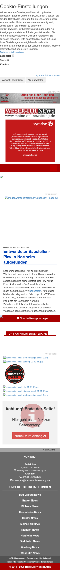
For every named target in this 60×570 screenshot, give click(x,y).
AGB (11, 558)
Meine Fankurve (30, 524)
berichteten (35, 290)
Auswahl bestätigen (12, 80)
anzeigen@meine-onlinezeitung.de (31, 480)
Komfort (4, 64)
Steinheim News (30, 541)
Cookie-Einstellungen (43, 561)
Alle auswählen (36, 80)
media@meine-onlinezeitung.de (31, 470)
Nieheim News (30, 529)
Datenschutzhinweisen (12, 52)
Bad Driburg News (30, 494)
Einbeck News (30, 506)
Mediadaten (45, 558)
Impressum (20, 558)
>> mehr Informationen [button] (48, 75)
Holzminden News (30, 512)
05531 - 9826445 (31, 477)
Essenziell (6, 55)
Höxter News (30, 518)
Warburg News (30, 547)
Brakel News (30, 500)
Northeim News (30, 535)
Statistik (4, 60)
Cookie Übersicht (25, 561)
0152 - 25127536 (32, 467)
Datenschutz (32, 558)
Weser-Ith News (30, 553)
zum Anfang (50, 449)
